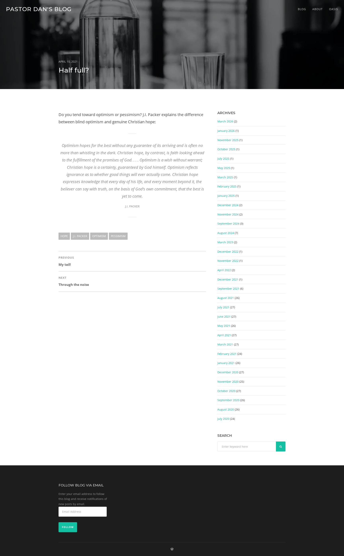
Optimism (99, 236)
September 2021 (228, 288)
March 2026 (225, 121)
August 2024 (225, 233)
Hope (64, 236)
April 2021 (224, 335)
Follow (68, 527)
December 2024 (227, 205)
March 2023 (225, 242)
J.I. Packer (80, 236)
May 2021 (223, 326)
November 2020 (227, 381)
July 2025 (223, 158)
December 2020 (227, 372)
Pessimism (118, 236)
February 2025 (226, 186)
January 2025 (226, 196)
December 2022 (227, 251)
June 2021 (224, 316)
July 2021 (223, 307)
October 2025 (226, 149)
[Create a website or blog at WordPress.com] (172, 549)
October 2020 (226, 391)
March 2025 (225, 177)
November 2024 (227, 214)
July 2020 (223, 419)
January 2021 (226, 363)
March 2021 (225, 344)
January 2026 (226, 131)
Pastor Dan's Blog (38, 9)
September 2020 (228, 400)
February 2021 (226, 354)
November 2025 (227, 140)
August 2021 (225, 298)
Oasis (333, 9)
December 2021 (227, 279)
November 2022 (227, 261)
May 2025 (223, 168)
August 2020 (225, 409)
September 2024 (228, 223)
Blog (302, 9)
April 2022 (224, 270)
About (317, 9)
